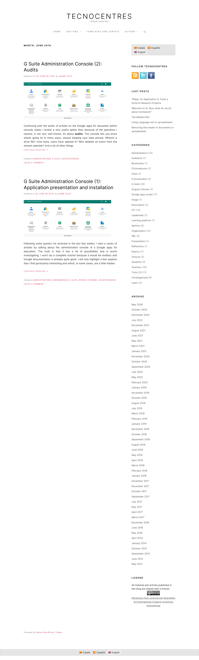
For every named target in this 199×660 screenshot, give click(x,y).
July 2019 (137, 408)
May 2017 (137, 506)
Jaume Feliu (65, 76)
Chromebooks (60, 280)
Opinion (136, 225)
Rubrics (136, 251)
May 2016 (137, 532)
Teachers (136, 267)
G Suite (56, 159)
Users (135, 282)
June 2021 (137, 335)
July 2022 (137, 320)
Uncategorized (70, 159)
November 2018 (140, 429)
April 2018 (137, 460)
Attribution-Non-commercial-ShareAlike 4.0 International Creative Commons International (153, 602)
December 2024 (140, 314)
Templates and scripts (103, 31)
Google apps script (142, 194)
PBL (134, 235)
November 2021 (140, 325)
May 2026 (137, 304)
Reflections (138, 246)
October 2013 (139, 548)
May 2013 (137, 563)
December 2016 (140, 522)
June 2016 (137, 527)
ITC (133, 210)
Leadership (138, 215)
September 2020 (141, 366)
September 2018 (141, 439)
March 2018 (138, 465)
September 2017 (141, 496)
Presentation (138, 241)
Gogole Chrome (88, 280)
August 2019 (138, 403)
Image (135, 199)
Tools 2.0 (137, 272)
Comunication (139, 178)
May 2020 (137, 377)
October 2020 (139, 361)
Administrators (42, 159)
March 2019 (138, 413)
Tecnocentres (99, 16)
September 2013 (141, 553)
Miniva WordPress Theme (49, 632)
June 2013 (137, 558)
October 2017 (139, 491)
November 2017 (140, 486)
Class (135, 173)
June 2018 (137, 449)
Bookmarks (138, 163)
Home (57, 31)
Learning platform (141, 220)
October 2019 (139, 397)
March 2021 (138, 345)
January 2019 (139, 423)
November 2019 (140, 392)
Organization (139, 230)
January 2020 (139, 387)
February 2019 (139, 418)
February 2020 (140, 382)
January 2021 (139, 351)
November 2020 (141, 356)
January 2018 (139, 475)
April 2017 (137, 512)
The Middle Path (140, 117)
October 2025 (139, 309)
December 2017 (140, 480)
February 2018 (139, 470)
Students (136, 261)
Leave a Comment (34, 163)
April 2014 (137, 537)
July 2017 (137, 501)
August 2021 (138, 330)
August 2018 (138, 444)
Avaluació (137, 158)
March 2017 (138, 517)
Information (138, 204)
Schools (136, 256)
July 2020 (137, 371)
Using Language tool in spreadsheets (152, 122)
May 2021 (137, 340)
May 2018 (137, 455)
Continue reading (36, 150)
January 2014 (139, 543)
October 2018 (139, 434)
